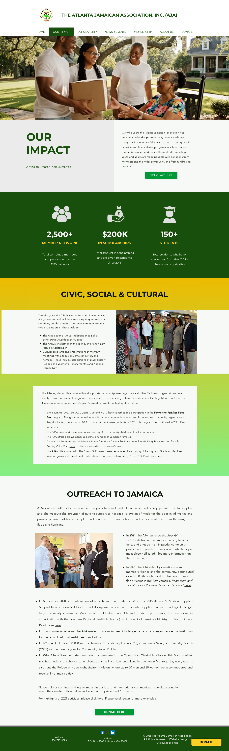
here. (187, 585)
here (56, 427)
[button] (151, 342)
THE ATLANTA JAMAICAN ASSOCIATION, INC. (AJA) (119, 15)
